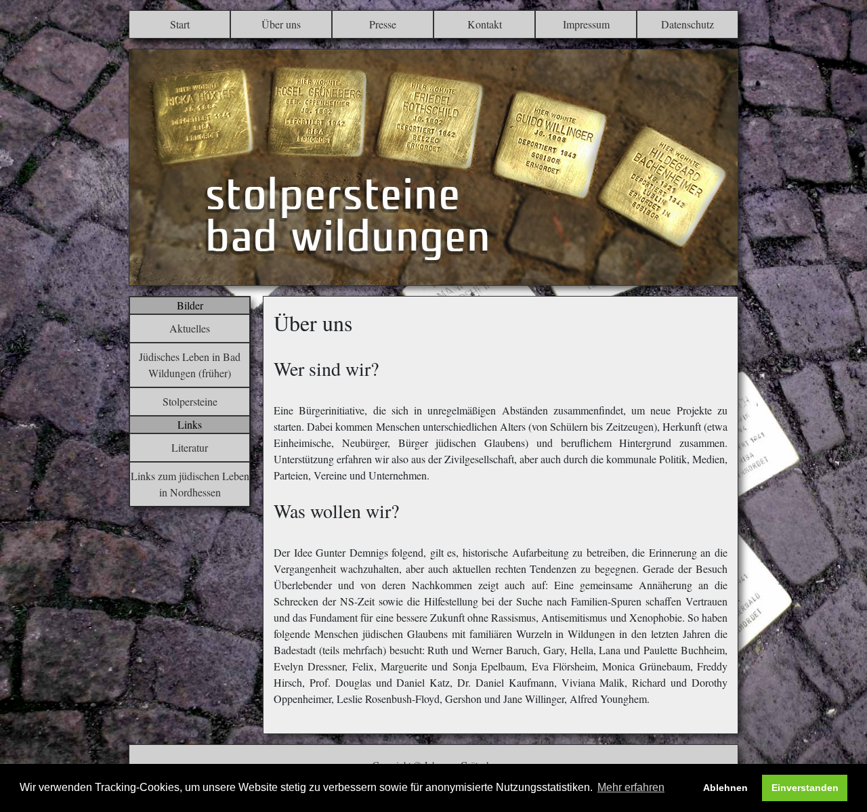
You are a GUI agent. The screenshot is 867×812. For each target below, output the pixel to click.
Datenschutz (687, 24)
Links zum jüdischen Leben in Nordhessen (190, 484)
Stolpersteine (190, 401)
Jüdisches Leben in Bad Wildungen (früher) (189, 364)
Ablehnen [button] (725, 787)
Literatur (189, 447)
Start (180, 24)
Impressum (586, 24)
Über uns (281, 24)
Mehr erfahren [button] (630, 787)
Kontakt (484, 24)
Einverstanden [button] (805, 787)
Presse (382, 24)
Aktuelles (189, 328)
